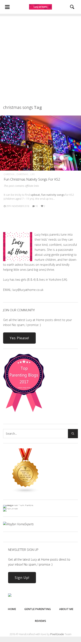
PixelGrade (57, 634)
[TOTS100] (10, 508)
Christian (9, 174)
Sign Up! (22, 577)
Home (12, 609)
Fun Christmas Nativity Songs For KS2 (32, 179)
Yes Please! (19, 338)
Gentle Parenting (37, 609)
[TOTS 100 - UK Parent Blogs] (20, 505)
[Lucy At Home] (40, 7)
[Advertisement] (40, 56)
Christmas (22, 174)
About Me (66, 609)
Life (32, 174)
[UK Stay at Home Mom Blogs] (25, 492)
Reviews (40, 621)
